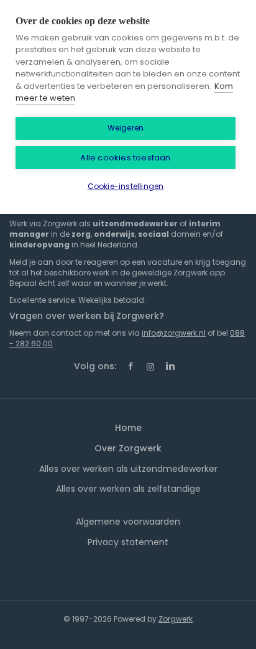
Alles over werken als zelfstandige (128, 488)
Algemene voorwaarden (128, 521)
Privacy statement (128, 542)
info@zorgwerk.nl (174, 333)
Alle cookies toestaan (125, 157)
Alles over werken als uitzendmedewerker (128, 469)
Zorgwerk (175, 619)
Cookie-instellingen (126, 186)
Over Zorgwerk (128, 448)
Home (128, 427)
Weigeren (125, 127)
